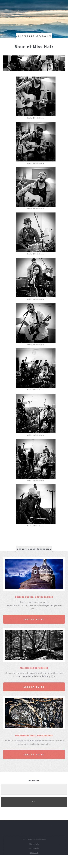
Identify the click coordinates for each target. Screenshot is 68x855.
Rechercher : (34, 780)
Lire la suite (34, 619)
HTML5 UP (34, 852)
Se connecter (34, 848)
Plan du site (34, 844)
